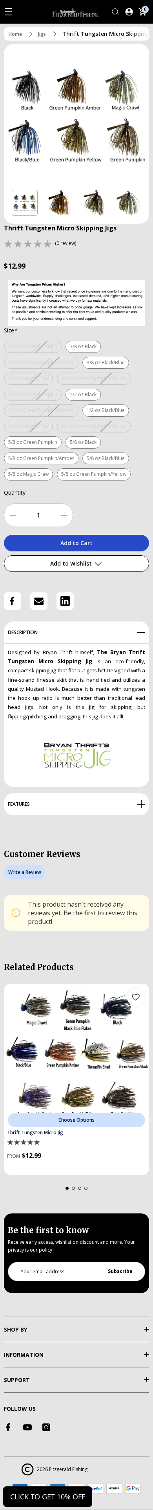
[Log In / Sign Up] (129, 12)
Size (11, 330)
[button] (24, 202)
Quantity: (15, 492)
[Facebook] (12, 601)
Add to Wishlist (71, 563)
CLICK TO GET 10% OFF (47, 1496)
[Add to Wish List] (135, 997)
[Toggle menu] (8, 12)
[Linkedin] (65, 601)
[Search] (115, 12)
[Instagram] (46, 1427)
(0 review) (65, 243)
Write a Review (24, 872)
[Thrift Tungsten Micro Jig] (76, 1057)
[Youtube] (27, 1427)
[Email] (38, 601)
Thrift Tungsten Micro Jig (35, 1133)
